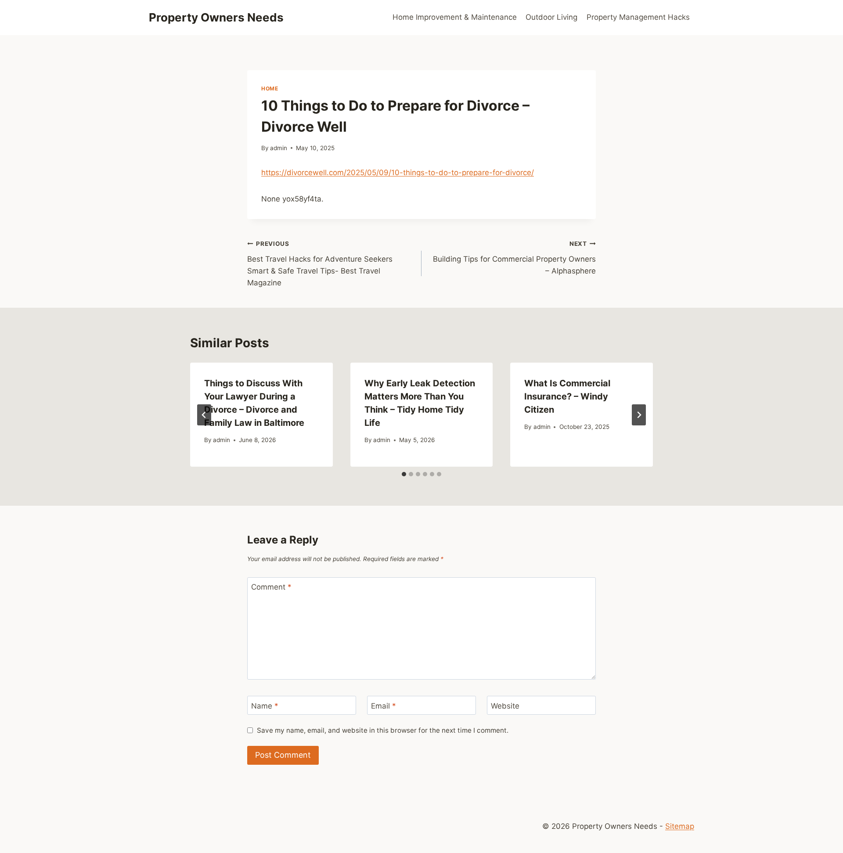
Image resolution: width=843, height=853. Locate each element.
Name (264, 705)
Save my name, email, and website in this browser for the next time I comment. (382, 730)
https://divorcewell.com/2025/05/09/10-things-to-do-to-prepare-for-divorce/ (397, 172)
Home (269, 88)
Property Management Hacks (638, 17)
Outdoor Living (551, 17)
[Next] (639, 414)
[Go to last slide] (204, 414)
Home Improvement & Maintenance (455, 17)
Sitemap (679, 826)
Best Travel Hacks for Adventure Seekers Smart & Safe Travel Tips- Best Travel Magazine (320, 263)
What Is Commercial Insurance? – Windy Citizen (567, 396)
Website (505, 705)
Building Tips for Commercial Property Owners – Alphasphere (514, 257)
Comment (271, 587)
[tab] (404, 474)
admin (278, 147)
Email (383, 705)
